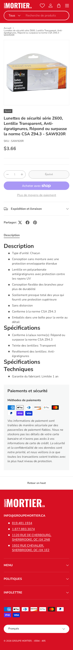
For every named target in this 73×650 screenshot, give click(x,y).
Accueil (7, 28)
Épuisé (49, 174)
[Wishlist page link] (42, 5)
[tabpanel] (36, 310)
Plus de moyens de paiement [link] (36, 195)
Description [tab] (12, 235)
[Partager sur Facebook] (27, 222)
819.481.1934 (22, 523)
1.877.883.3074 (23, 529)
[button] (59, 5)
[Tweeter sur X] (20, 222)
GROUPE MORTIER (22, 640)
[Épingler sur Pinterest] (35, 222)
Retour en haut (36, 483)
